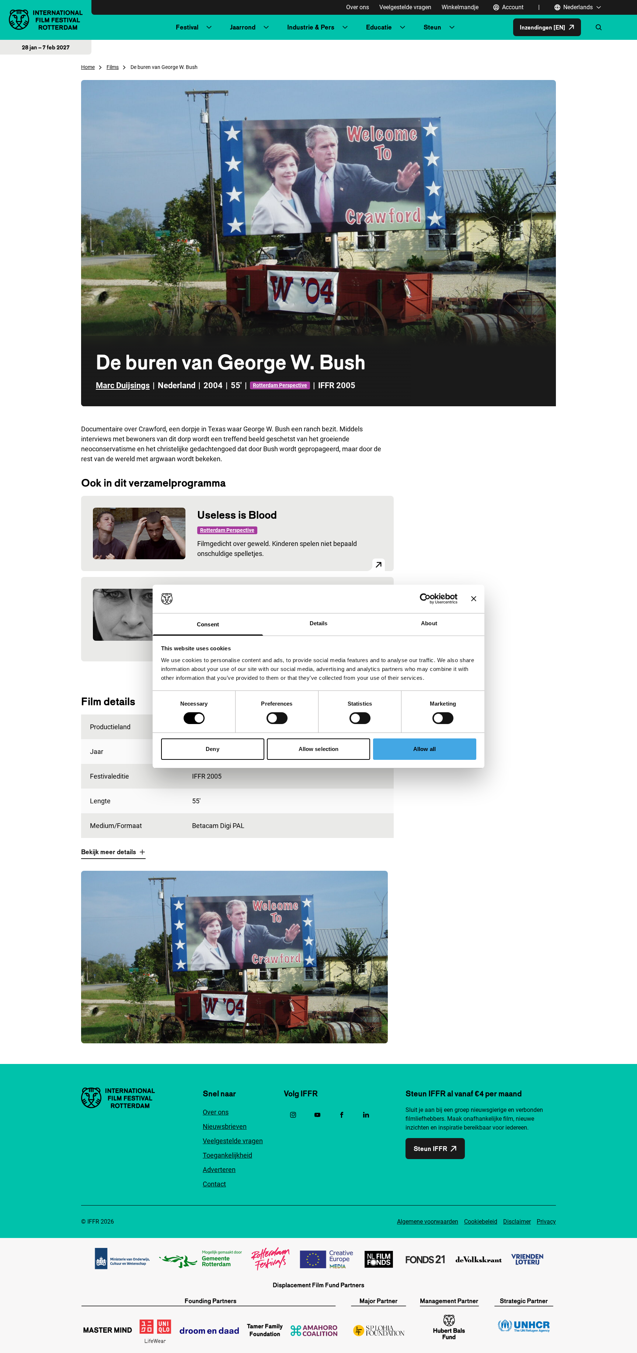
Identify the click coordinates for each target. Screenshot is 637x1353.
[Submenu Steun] (452, 27)
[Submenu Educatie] (402, 27)
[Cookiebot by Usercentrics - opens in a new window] (425, 598)
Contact (214, 1184)
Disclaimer (517, 1221)
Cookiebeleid (480, 1221)
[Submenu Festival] (209, 27)
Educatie (379, 27)
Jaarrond (242, 27)
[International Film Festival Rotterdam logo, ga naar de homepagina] (46, 20)
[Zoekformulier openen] (599, 27)
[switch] (277, 718)
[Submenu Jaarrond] (266, 27)
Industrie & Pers (310, 27)
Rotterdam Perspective (280, 385)
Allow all (424, 749)
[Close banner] (473, 598)
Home (88, 67)
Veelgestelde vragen (405, 7)
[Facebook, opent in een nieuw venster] (342, 1115)
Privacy (546, 1221)
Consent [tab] (208, 624)
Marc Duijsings (123, 385)
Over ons (357, 7)
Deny (212, 749)
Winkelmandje (460, 7)
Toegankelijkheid (227, 1155)
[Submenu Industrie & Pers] (345, 27)
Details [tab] (319, 623)
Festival (187, 27)
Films (113, 67)
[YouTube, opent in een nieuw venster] (317, 1115)
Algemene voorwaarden (427, 1221)
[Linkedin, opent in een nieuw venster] (366, 1115)
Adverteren (219, 1169)
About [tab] (429, 623)
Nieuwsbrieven (225, 1126)
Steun (432, 27)
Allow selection (319, 749)
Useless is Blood (237, 514)
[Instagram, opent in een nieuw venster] (293, 1115)
